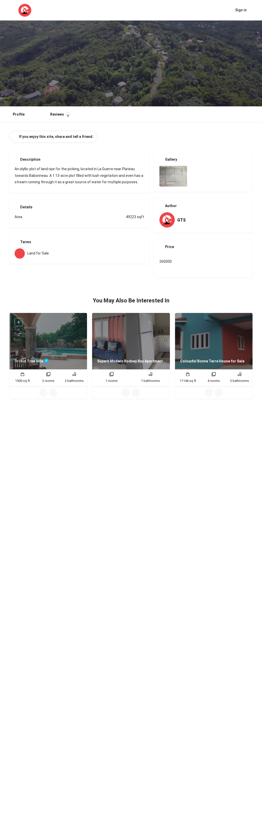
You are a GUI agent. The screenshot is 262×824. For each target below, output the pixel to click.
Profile (19, 114)
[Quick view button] (43, 393)
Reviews (59, 115)
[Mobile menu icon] (8, 10)
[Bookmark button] (53, 393)
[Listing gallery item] (173, 176)
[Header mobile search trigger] (254, 10)
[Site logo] (25, 10)
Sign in (241, 10)
